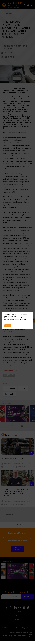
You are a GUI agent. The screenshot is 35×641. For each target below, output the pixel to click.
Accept (7, 325)
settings (24, 319)
